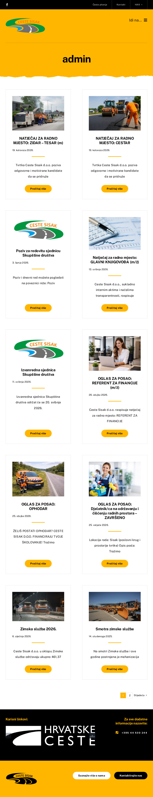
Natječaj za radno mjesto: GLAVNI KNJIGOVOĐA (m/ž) (114, 259)
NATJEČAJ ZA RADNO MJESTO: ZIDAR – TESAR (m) (38, 140)
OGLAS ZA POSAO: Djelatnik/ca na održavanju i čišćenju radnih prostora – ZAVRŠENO (115, 511)
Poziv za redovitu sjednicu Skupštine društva (38, 253)
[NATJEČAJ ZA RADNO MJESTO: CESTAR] (115, 99)
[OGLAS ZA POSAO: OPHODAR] (38, 464)
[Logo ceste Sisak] (25, 18)
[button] (8, 735)
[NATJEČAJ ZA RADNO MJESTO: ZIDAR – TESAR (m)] (38, 99)
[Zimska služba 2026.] (38, 594)
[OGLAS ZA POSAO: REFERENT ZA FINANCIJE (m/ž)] (115, 339)
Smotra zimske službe (115, 629)
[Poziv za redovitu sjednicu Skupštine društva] (38, 220)
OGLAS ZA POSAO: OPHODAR (38, 506)
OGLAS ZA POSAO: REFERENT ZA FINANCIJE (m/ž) (115, 383)
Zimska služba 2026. (38, 629)
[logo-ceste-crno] (21, 773)
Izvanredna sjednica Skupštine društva (38, 372)
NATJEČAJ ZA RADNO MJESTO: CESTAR (115, 140)
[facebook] (7, 4)
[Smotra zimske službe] (115, 594)
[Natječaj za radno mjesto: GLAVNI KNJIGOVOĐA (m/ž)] (115, 220)
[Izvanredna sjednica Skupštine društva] (38, 339)
